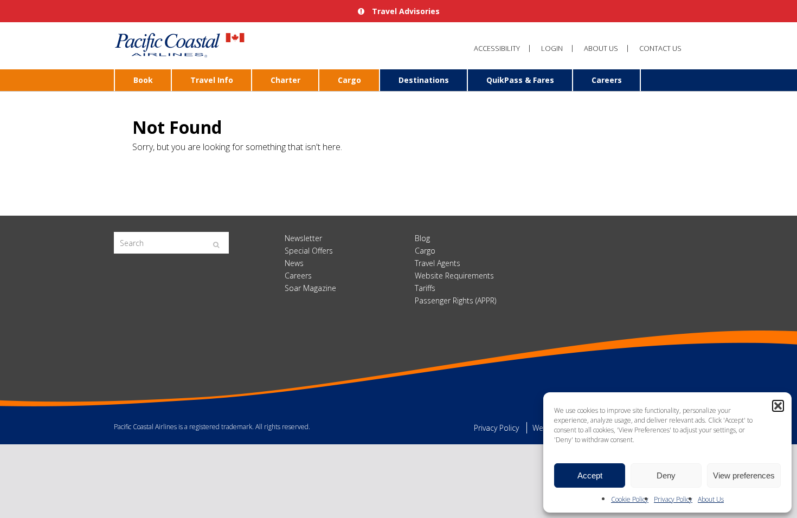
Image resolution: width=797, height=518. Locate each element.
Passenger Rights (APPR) (455, 300)
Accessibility (497, 48)
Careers (607, 80)
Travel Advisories (405, 11)
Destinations (423, 80)
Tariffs (425, 288)
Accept (589, 475)
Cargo (349, 80)
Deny (666, 475)
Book (143, 80)
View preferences (744, 475)
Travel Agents (437, 263)
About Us (711, 499)
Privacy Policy (673, 499)
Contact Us (660, 48)
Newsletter (303, 238)
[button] (778, 405)
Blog (422, 238)
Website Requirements (454, 275)
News (294, 263)
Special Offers (309, 250)
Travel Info (211, 80)
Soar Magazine (310, 288)
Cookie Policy (629, 499)
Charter (285, 80)
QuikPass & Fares (520, 80)
